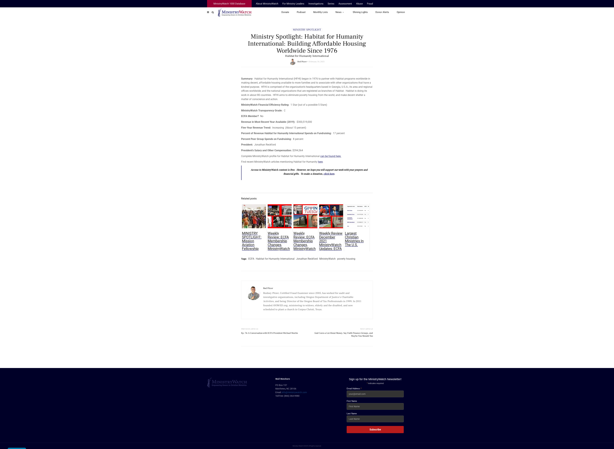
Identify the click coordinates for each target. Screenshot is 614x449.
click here (328, 173)
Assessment (345, 3)
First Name (352, 401)
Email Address (354, 388)
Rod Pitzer (302, 61)
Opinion (401, 12)
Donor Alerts (382, 12)
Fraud (370, 3)
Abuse (359, 3)
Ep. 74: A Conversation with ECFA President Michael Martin (269, 333)
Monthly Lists (320, 12)
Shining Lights (360, 12)
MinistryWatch (327, 258)
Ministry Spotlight (307, 30)
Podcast (301, 12)
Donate (285, 12)
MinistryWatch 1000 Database (229, 3)
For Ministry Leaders (293, 3)
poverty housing (346, 258)
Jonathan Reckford (307, 258)
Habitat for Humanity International (275, 258)
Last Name (352, 413)
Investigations (315, 3)
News (338, 12)
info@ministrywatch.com (294, 392)
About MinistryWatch (267, 3)
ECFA (251, 258)
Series (331, 3)
